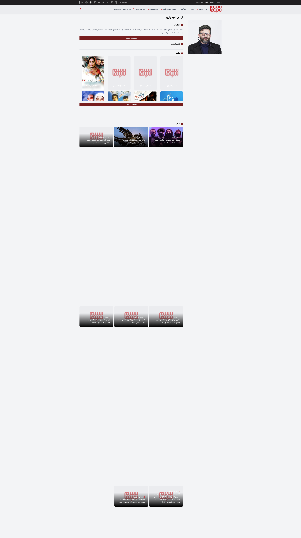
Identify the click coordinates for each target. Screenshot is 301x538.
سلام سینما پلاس (169, 9)
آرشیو (206, 2)
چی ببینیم (117, 9)
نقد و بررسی (140, 9)
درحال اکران (199, 2)
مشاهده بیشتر (131, 38)
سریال (192, 9)
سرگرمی (183, 9)
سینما (201, 9)
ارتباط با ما (212, 2)
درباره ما (219, 2)
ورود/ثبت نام (123, 2)
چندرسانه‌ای (153, 9)
